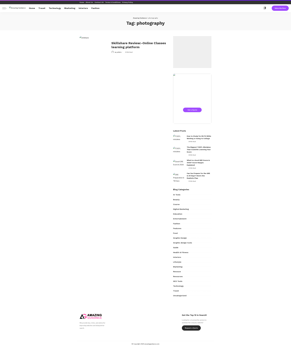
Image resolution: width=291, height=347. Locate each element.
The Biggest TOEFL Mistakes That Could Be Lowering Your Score (199, 149)
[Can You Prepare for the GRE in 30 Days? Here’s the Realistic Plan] (178, 177)
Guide (175, 247)
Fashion (176, 224)
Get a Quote (192, 110)
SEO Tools (177, 281)
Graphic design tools (182, 243)
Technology (178, 286)
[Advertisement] (192, 52)
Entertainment (180, 219)
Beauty (176, 199)
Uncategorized (179, 296)
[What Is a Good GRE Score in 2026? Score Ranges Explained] (178, 164)
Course (176, 204)
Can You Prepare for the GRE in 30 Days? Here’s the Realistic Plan (198, 175)
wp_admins (118, 52)
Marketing (177, 267)
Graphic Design (180, 238)
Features (177, 228)
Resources (178, 276)
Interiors (177, 257)
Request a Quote (191, 328)
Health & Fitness (180, 252)
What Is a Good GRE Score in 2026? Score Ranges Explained (198, 162)
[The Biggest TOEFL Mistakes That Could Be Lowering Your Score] (178, 151)
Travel (176, 291)
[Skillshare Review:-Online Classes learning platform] (94, 47)
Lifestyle (177, 262)
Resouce (177, 271)
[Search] (269, 8)
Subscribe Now (280, 8)
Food (175, 233)
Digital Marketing (181, 209)
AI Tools (176, 195)
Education (177, 214)
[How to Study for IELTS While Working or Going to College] (178, 139)
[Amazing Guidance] (17, 8)
